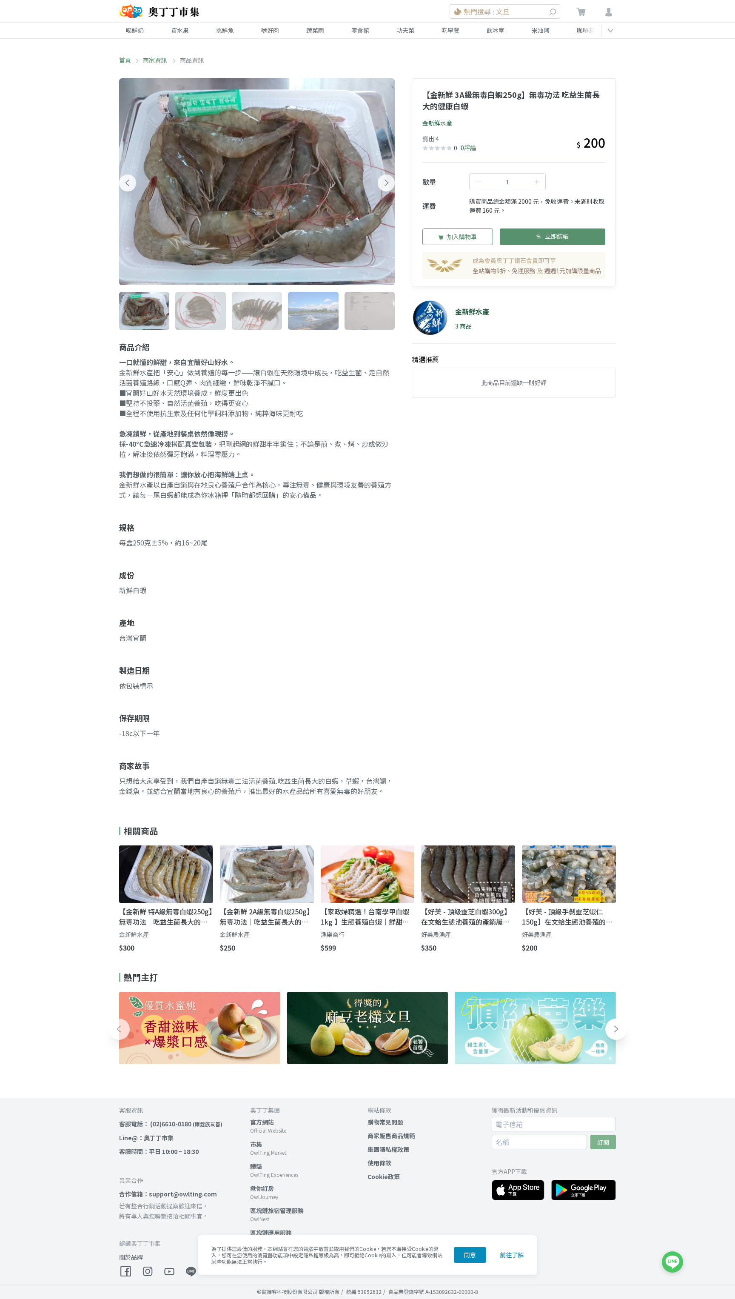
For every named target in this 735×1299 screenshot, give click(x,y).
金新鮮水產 (437, 123)
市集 (256, 1144)
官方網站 (262, 1122)
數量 (429, 182)
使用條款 (379, 1163)
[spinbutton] (507, 181)
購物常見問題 (385, 1122)
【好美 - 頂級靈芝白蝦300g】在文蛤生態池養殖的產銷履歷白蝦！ (466, 916)
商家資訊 (155, 60)
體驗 (256, 1166)
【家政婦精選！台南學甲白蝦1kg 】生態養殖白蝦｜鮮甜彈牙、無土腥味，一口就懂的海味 (365, 916)
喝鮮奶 (135, 30)
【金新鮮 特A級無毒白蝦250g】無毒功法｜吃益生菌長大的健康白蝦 (165, 916)
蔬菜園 (315, 30)
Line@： (146, 1137)
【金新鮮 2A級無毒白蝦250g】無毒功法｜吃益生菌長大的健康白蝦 (266, 916)
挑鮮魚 (225, 30)
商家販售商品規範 (391, 1135)
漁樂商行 (333, 934)
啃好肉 (270, 30)
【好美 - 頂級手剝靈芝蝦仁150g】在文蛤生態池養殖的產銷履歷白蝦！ (567, 916)
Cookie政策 (384, 1176)
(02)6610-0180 (170, 1123)
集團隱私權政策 (388, 1149)
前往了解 (512, 1254)
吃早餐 (450, 30)
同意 (470, 1254)
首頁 (125, 60)
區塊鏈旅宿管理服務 (277, 1210)
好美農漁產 (436, 934)
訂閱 (603, 1142)
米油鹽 (541, 30)
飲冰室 (495, 30)
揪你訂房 (262, 1188)
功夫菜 (405, 30)
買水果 (180, 30)
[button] (127, 182)
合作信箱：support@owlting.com (168, 1194)
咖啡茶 (586, 30)
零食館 (360, 30)
